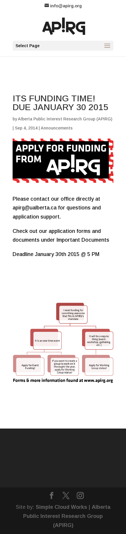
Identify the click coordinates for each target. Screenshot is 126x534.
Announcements (57, 128)
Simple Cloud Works (61, 507)
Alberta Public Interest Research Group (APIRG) (65, 119)
